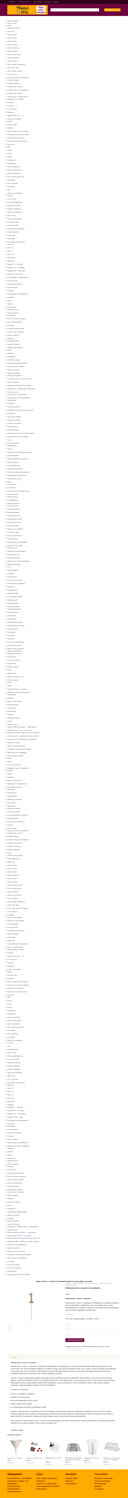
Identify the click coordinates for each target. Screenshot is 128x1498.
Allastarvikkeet (12, 1195)
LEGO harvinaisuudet (15, 855)
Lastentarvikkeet (13, 373)
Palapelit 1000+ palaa (15, 274)
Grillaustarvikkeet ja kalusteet (18, 472)
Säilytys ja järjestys (14, 564)
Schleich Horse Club (14, 93)
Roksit (9, 774)
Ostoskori (69, 1481)
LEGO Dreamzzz (13, 48)
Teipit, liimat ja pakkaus (15, 649)
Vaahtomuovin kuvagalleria (17, 752)
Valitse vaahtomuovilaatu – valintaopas (21, 727)
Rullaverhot (11, 413)
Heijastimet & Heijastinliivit (17, 784)
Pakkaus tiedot (17, 1430)
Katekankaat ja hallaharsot (17, 475)
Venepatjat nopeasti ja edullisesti (19, 749)
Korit (9, 567)
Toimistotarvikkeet (14, 417)
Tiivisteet (10, 714)
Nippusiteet (11, 663)
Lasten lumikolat (13, 344)
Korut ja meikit (12, 225)
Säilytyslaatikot (12, 570)
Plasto (9, 150)
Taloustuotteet (12, 494)
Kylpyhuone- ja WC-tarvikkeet (18, 561)
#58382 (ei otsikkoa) (14, 799)
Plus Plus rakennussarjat (16, 319)
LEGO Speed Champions (16, 64)
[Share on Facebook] (67, 1349)
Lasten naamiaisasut (14, 219)
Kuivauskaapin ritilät (14, 596)
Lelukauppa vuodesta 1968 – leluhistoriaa (22, 1227)
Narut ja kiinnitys (13, 660)
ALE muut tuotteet (14, 1268)
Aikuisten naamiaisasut (15, 921)
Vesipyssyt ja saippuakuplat (17, 363)
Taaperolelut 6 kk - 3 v (15, 115)
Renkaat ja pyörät (13, 718)
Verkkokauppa (100, 1484)
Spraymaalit (11, 711)
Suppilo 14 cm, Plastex (14, 1458)
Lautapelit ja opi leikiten (16, 242)
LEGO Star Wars (13, 68)
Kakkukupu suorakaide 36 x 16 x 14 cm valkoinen (111, 1458)
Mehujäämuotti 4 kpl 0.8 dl (54, 1458)
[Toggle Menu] (9, 18)
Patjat (9, 758)
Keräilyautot (11, 163)
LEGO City (11, 31)
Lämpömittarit (12, 497)
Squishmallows (12, 310)
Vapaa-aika (11, 806)
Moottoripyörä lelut (14, 170)
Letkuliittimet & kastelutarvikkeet (19, 452)
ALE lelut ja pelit (13, 1264)
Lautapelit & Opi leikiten (16, 1082)
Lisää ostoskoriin (74, 1340)
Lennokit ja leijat (13, 360)
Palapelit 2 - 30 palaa (15, 264)
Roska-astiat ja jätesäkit (16, 583)
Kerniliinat (11, 403)
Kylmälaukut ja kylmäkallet (17, 542)
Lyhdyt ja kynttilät (13, 420)
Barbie (9, 121)
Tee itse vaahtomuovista (16, 746)
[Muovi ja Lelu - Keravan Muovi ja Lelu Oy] (27, 10)
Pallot (9, 350)
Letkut (9, 449)
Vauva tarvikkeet (13, 382)
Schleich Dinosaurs (14, 846)
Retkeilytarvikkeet (13, 808)
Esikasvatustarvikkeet (15, 469)
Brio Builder (11, 315)
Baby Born (11, 128)
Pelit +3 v (10, 244)
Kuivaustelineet (13, 593)
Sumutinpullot (12, 629)
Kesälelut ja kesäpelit (15, 347)
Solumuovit (11, 803)
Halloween (11, 239)
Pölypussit (11, 639)
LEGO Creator (12, 38)
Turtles (9, 195)
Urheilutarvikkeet (13, 812)
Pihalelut (10, 353)
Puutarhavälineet (13, 465)
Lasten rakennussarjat (15, 332)
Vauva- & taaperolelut (15, 947)
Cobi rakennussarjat (14, 322)
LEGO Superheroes (14, 888)
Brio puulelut (12, 109)
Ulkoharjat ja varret (14, 645)
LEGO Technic (12, 74)
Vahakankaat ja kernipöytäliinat (18, 398)
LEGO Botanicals (13, 28)
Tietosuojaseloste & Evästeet (47, 1486)
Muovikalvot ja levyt (14, 787)
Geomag (10, 325)
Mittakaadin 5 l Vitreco (91, 1458)
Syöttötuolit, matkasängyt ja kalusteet (21, 389)
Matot (9, 482)
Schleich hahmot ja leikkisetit (18, 78)
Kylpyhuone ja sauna (14, 545)
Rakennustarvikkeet (14, 701)
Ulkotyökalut (12, 446)
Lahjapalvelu (11, 1271)
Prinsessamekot (13, 222)
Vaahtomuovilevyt (13, 742)
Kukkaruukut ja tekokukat (16, 394)
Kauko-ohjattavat (13, 167)
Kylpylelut (11, 112)
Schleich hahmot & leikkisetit (18, 831)
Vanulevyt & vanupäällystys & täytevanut (22, 739)
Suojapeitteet (12, 796)
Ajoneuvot (11, 144)
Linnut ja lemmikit (14, 765)
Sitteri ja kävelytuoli (14, 375)
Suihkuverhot (12, 548)
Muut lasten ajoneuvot (15, 177)
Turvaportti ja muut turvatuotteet (19, 379)
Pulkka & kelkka (13, 341)
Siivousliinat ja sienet (15, 622)
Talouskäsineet (12, 612)
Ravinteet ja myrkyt (14, 479)
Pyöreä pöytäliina (13, 407)
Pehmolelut (11, 307)
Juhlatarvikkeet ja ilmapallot (17, 944)
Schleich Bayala (13, 80)
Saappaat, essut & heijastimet (18, 768)
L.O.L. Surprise (12, 1079)
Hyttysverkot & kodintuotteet (18, 437)
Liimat (9, 682)
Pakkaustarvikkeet (14, 653)
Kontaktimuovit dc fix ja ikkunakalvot (21, 433)
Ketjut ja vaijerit (13, 667)
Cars (9, 190)
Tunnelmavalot (12, 427)
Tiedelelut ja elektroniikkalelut (18, 1146)
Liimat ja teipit (12, 680)
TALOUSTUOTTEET (91, 1283)
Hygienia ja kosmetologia (16, 551)
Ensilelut (10, 102)
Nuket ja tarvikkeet (14, 119)
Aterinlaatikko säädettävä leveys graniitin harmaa (73, 1458)
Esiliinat (10, 770)
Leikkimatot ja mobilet (15, 99)
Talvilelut (10, 338)
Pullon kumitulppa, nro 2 (35, 1458)
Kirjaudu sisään (71, 1478)
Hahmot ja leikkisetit (14, 193)
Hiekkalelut (11, 356)
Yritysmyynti (48, 2)
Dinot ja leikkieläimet (15, 202)
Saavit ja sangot (13, 526)
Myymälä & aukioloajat (103, 1478)
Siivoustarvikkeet (13, 606)
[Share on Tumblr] (80, 1349)
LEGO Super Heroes (14, 71)
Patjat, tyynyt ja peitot (15, 756)
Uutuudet (10, 1261)
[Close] (9, 1278)
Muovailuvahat (12, 281)
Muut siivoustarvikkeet (15, 642)
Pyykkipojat (11, 632)
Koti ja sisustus (12, 392)
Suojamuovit (11, 793)
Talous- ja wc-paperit (15, 529)
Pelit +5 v (10, 248)
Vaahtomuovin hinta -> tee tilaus (19, 730)
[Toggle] (9, 1357)
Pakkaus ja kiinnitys (14, 651)
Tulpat (9, 721)
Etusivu (68, 1283)
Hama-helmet (12, 287)
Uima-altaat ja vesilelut (15, 366)
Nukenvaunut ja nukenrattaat (18, 134)
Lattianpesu (11, 615)
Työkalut (10, 698)
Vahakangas (11, 400)
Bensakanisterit (13, 705)
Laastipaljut (11, 708)
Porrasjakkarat (12, 500)
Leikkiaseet (11, 235)
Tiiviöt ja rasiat (12, 506)
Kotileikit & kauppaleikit (16, 229)
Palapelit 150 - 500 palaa (16, 271)
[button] (37, 1)
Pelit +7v (10, 251)
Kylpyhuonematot (13, 558)
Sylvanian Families (14, 205)
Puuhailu (10, 291)
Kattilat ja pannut (13, 516)
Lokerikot (10, 573)
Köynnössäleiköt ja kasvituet (17, 459)
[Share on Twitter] (70, 1349)
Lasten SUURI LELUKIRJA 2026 (18, 1274)
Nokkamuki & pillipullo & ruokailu (19, 385)
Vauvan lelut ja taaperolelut (17, 97)
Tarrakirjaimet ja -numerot (17, 689)
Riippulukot (11, 673)
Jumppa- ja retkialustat (16, 822)
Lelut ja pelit (12, 23)
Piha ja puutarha (13, 443)
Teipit (9, 686)
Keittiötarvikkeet (13, 512)
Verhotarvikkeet (13, 603)
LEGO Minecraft (13, 58)
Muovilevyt (11, 789)
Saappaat (10, 777)
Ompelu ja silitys (13, 532)
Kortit (9, 670)
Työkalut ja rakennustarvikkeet (18, 692)
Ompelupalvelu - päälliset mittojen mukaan (23, 736)
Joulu (9, 440)
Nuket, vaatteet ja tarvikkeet (17, 131)
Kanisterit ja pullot (14, 522)
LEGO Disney (12, 41)
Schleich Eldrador (13, 83)
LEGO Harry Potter (14, 54)
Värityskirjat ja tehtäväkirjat (17, 294)
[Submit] (100, 9)
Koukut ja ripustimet (14, 580)
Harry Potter (11, 199)
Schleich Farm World (14, 87)
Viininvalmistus (12, 539)
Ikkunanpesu (12, 619)
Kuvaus (14, 1357)
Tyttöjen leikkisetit (14, 209)
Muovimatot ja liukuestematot (18, 491)
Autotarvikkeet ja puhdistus (17, 815)
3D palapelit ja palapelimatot (17, 277)
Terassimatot (12, 484)
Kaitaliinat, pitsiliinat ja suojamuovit (20, 410)
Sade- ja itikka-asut (14, 780)
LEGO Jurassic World (15, 885)
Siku (8, 147)
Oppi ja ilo (11, 261)
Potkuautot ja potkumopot (17, 141)
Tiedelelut (11, 297)
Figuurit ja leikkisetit (14, 212)
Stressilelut (11, 1126)
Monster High (12, 124)
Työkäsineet (11, 695)
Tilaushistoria (70, 1484)
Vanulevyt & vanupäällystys (17, 1245)
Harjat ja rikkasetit (14, 609)
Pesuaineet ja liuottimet (16, 625)
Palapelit (10, 1105)
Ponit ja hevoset (13, 1059)
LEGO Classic (12, 35)
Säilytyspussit (12, 600)
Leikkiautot (11, 160)
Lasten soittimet (13, 335)
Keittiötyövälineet (13, 509)
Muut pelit (11, 257)
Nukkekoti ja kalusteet (15, 138)
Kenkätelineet (12, 590)
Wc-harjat (11, 635)
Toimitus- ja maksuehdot (46, 1484)
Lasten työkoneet (13, 173)
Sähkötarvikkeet (13, 430)
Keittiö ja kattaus (13, 503)
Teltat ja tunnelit (13, 370)
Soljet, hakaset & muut (15, 677)
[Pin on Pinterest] (77, 1349)
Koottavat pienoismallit (15, 328)
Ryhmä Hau (11, 215)
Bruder (9, 157)
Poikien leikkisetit (13, 1066)
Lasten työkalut (13, 232)
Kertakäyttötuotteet (14, 519)
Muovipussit (11, 657)
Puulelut (10, 106)
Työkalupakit (12, 577)
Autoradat (11, 186)
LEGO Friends (12, 51)
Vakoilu (10, 301)
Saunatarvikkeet (13, 554)
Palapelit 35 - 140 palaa (15, 267)
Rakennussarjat (13, 313)
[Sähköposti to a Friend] (73, 1349)
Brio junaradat (12, 183)
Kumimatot (11, 488)
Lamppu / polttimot (14, 423)
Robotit (10, 304)
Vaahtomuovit (12, 724)
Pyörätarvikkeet (13, 818)
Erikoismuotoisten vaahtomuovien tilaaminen (23, 732)
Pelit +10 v (11, 254)
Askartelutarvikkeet (14, 284)
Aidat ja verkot (12, 462)
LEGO (9, 26)
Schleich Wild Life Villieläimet (18, 90)
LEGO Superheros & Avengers (18, 908)
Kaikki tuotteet (12, 21)
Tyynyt (9, 761)
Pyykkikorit (11, 587)
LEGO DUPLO (12, 45)
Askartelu (10, 1124)
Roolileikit (11, 915)
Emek (9, 153)
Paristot (10, 825)
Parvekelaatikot (13, 455)
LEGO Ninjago (12, 61)
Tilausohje (40, 1481)
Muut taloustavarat (14, 535)
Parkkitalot (11, 180)
